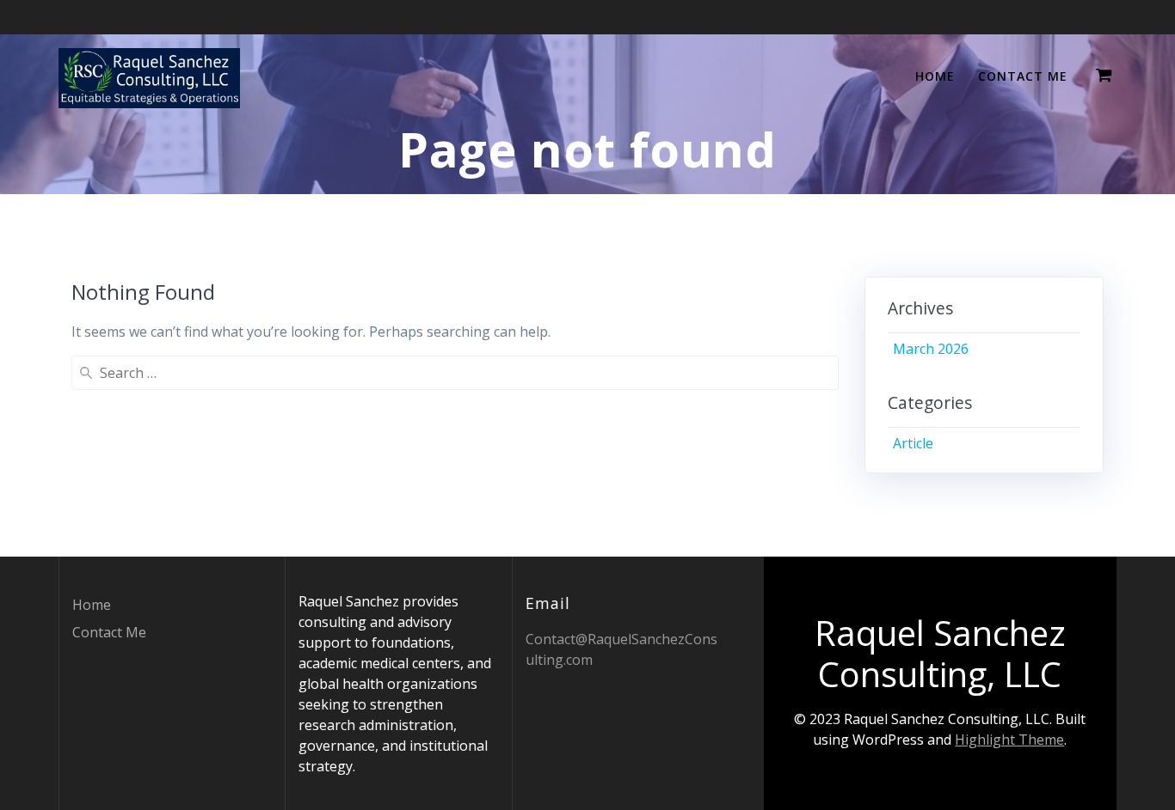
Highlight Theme (1009, 739)
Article (913, 443)
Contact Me (1022, 76)
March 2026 (931, 348)
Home (935, 76)
